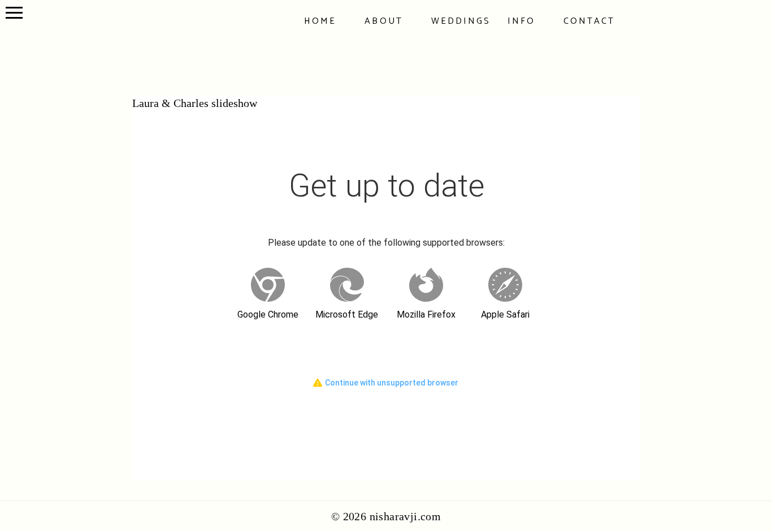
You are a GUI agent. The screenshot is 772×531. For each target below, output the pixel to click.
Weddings (461, 21)
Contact (589, 21)
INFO (521, 21)
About (383, 21)
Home (320, 21)
